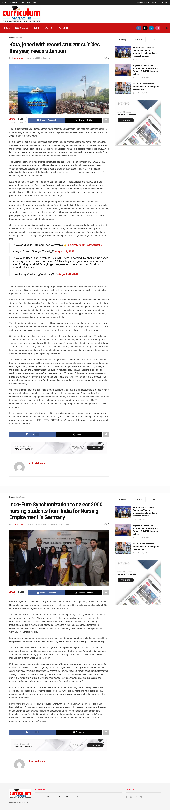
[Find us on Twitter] (145, 28)
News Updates (21, 28)
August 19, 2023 (64, 251)
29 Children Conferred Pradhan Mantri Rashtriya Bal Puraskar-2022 (146, 87)
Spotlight (62, 28)
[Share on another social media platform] (106, 120)
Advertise (13, 2)
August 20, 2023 (33, 58)
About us (5, 2)
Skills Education (62, 524)
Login (166, 2)
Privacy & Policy (24, 2)
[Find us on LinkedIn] (151, 28)
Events (48, 28)
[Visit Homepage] (21, 14)
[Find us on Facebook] (138, 28)
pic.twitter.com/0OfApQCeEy (84, 245)
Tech (36, 28)
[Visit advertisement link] (59, 448)
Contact (35, 2)
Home (7, 28)
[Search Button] (167, 28)
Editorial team (17, 58)
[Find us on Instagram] (157, 28)
